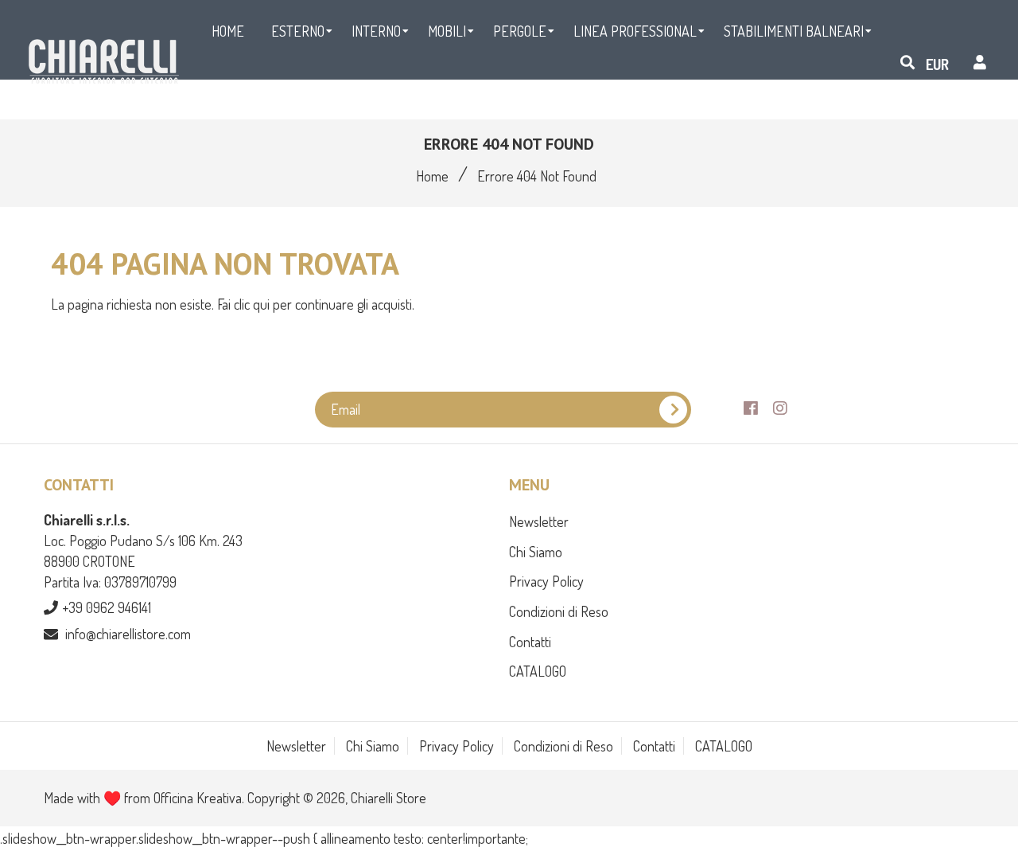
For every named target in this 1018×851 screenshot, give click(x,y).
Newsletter (539, 521)
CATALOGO (537, 671)
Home (432, 176)
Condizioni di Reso (558, 611)
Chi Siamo (535, 551)
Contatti (530, 641)
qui (263, 304)
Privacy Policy (546, 581)
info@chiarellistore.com (128, 633)
